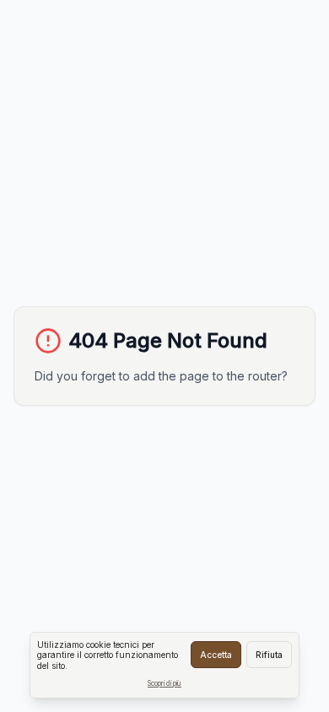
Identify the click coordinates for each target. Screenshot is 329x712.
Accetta (216, 655)
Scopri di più (164, 683)
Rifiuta (269, 655)
